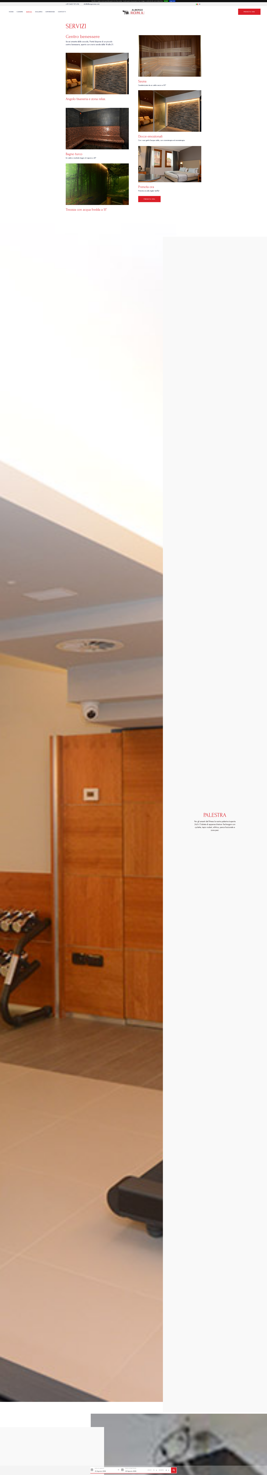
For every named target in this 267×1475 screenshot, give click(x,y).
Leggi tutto (172, 1)
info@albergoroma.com (91, 4)
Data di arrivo (99, 1468)
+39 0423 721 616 (72, 4)
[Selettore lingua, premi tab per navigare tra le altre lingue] (198, 4)
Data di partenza (130, 1468)
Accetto (166, 1)
